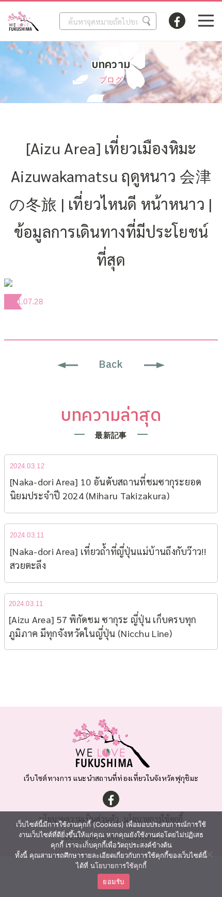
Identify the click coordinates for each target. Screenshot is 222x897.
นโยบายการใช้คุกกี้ (118, 865)
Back (111, 364)
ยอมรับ (113, 881)
